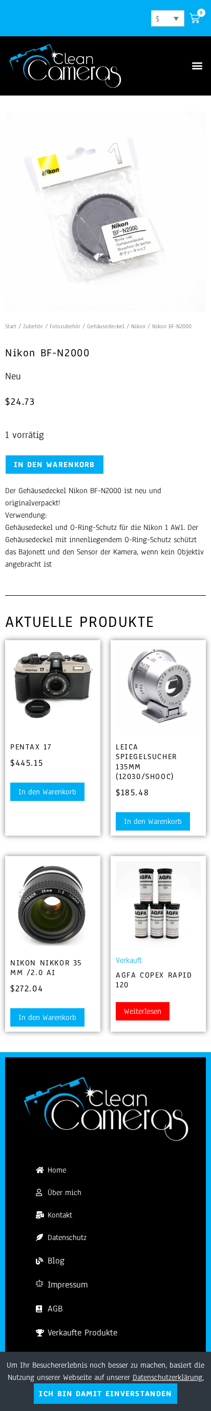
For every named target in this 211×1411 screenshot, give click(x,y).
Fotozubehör (65, 326)
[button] (197, 65)
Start (10, 326)
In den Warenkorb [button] (47, 792)
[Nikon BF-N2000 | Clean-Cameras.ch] (105, 211)
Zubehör (33, 326)
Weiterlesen (142, 1011)
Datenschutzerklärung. (168, 1377)
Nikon (138, 326)
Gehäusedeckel (105, 326)
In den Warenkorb (54, 464)
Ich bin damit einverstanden (105, 1394)
